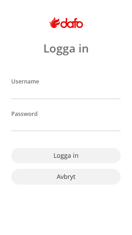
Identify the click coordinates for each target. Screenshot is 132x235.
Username (25, 81)
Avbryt (66, 176)
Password (24, 114)
